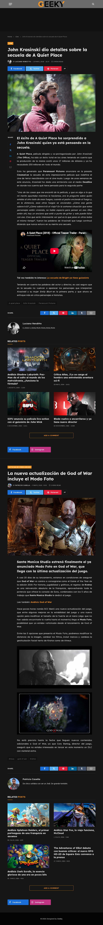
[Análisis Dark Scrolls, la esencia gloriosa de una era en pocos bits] (28, 856)
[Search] (93, 4)
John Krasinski (29, 303)
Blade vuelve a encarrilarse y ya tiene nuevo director (72, 420)
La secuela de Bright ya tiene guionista (68, 277)
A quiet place (14, 303)
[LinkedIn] (10, 156)
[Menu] (10, 4)
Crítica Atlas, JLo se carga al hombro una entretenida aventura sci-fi (73, 377)
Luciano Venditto (23, 61)
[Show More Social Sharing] (64, 68)
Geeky (59, 919)
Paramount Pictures (47, 303)
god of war (22, 759)
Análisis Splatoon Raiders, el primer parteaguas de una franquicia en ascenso (28, 833)
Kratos (33, 759)
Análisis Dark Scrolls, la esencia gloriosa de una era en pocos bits (27, 873)
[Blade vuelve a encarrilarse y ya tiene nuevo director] (74, 404)
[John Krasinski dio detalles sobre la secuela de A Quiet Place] (51, 103)
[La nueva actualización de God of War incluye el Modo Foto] (51, 526)
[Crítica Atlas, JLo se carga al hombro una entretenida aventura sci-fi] (74, 359)
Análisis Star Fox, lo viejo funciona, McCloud (74, 832)
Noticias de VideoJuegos (20, 467)
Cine (10, 43)
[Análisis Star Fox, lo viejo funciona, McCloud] (74, 815)
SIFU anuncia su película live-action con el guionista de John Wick (28, 420)
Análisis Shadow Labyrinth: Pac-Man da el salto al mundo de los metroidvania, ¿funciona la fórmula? (26, 379)
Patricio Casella (22, 485)
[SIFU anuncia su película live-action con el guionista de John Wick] (28, 404)
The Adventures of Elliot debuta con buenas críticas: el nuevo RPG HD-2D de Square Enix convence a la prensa (74, 853)
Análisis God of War (41, 602)
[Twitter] (10, 150)
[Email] (10, 167)
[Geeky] (51, 4)
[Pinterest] (10, 161)
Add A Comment (51, 435)
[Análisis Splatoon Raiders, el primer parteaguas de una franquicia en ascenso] (28, 815)
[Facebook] (10, 144)
